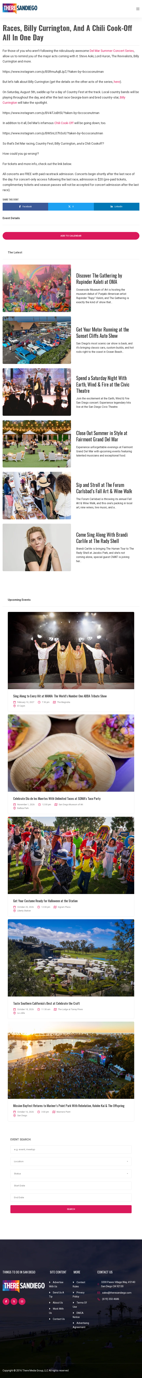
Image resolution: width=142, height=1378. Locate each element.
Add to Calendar (71, 236)
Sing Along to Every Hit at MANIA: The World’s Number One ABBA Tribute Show (60, 695)
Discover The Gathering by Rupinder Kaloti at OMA (99, 278)
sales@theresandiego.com (116, 1292)
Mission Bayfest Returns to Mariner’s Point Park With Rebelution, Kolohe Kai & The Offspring (69, 1105)
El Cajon (21, 706)
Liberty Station (24, 911)
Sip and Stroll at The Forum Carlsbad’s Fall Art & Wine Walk (104, 488)
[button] (71, 1161)
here (117, 82)
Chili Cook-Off (64, 123)
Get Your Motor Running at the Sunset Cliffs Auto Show (102, 332)
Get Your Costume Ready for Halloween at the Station (45, 900)
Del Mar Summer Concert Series (112, 51)
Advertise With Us (56, 1284)
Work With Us (56, 1310)
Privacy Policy (79, 1294)
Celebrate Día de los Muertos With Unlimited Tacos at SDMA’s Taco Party (57, 798)
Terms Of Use (80, 1304)
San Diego (22, 1115)
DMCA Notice (78, 1315)
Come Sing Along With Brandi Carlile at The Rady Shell (102, 537)
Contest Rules (79, 1284)
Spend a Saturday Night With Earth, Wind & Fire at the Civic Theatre (102, 384)
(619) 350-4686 (110, 1299)
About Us (58, 1302)
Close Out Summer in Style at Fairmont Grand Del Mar (101, 436)
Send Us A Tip (56, 1294)
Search (71, 1209)
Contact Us (59, 1319)
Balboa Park (23, 808)
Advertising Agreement (81, 1325)
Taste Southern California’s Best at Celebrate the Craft (46, 1003)
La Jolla (21, 1013)
